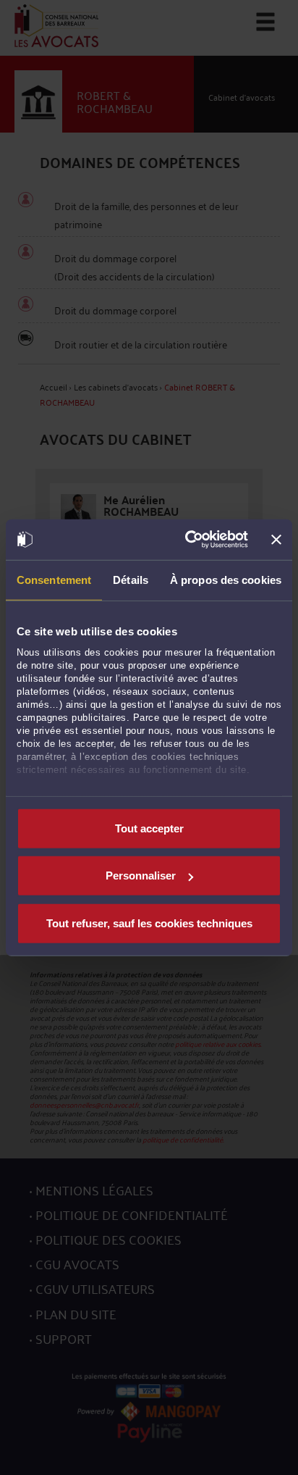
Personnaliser (141, 875)
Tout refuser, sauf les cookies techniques (149, 922)
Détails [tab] (130, 579)
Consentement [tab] (54, 579)
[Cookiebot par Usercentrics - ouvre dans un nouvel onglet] (187, 539)
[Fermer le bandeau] (276, 540)
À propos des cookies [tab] (225, 579)
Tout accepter (149, 828)
